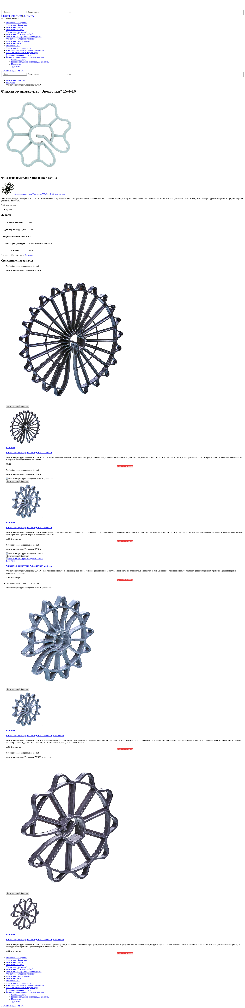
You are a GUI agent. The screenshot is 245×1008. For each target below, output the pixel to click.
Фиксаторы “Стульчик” (16, 32)
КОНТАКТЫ (28, 16)
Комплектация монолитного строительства (25, 57)
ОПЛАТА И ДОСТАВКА (12, 71)
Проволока (16, 64)
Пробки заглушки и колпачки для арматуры (30, 62)
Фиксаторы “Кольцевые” (17, 25)
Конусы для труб (18, 59)
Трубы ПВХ (16, 66)
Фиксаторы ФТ (13, 46)
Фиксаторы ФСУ (13, 43)
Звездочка (29, 255)
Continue (24, 406)
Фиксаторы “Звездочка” (16, 23)
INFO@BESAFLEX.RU (11, 16)
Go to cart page (13, 406)
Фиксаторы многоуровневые (18, 48)
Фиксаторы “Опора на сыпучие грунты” (23, 36)
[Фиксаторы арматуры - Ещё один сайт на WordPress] (12, 8)
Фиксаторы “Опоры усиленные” (20, 39)
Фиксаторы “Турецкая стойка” (19, 34)
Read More (10, 447)
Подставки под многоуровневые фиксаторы (25, 50)
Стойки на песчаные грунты (18, 55)
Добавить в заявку (125, 466)
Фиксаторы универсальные (18, 41)
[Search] (70, 12)
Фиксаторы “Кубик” (15, 27)
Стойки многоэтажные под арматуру (22, 53)
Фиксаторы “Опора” (15, 30)
